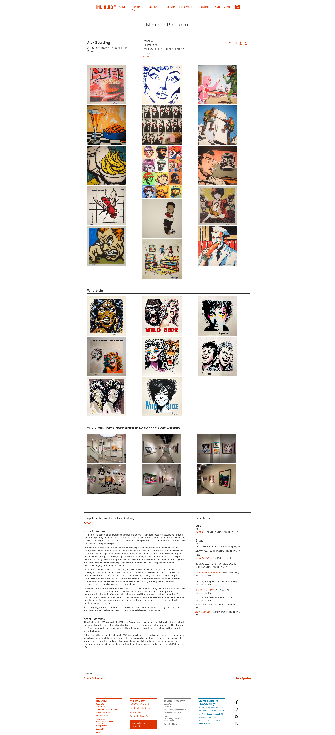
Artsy (88, 523)
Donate (227, 7)
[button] (123, 7)
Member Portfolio (136, 8)
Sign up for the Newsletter (138, 724)
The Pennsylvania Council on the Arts (211, 711)
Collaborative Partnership (141, 708)
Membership (135, 712)
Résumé (147, 57)
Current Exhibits (170, 724)
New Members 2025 (204, 590)
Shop (217, 7)
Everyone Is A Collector (140, 704)
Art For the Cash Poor (140, 716)
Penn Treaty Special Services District (211, 714)
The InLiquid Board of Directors (209, 720)
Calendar (170, 7)
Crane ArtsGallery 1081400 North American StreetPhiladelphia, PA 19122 (175, 708)
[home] (106, 9)
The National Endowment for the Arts (211, 707)
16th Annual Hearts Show (207, 573)
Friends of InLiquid (204, 724)
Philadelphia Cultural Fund (207, 717)
